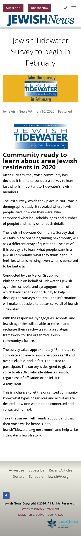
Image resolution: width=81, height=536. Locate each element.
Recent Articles (60, 471)
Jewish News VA (19, 111)
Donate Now (39, 8)
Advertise (16, 471)
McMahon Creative (31, 515)
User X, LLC (55, 515)
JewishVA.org (58, 477)
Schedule (36, 477)
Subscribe (13, 8)
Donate (18, 477)
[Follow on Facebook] (6, 495)
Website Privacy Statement (40, 509)
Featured (65, 111)
